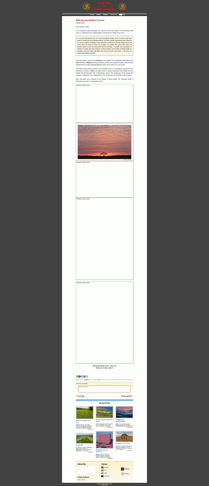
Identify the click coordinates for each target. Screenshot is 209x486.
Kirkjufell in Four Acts (123, 443)
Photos (105, 14)
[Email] (77, 376)
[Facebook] (82, 376)
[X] (79, 376)
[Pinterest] (84, 376)
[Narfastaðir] (84, 438)
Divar (128, 379)
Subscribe (113, 14)
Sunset (131, 379)
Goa (90, 379)
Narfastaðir (79, 445)
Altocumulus (111, 379)
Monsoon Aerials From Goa (83, 421)
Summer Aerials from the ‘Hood (104, 420)
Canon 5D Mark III (119, 379)
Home (92, 14)
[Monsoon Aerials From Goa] (84, 412)
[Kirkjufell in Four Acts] (124, 436)
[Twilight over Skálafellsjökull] (124, 412)
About (98, 14)
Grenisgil (80, 396)
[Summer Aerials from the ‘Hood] (104, 412)
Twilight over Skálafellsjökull (121, 420)
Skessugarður (126, 396)
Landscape (94, 379)
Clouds (124, 379)
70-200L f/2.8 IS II (104, 379)
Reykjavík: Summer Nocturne (102, 450)
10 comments (82, 383)
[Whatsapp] (87, 376)
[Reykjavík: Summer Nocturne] (104, 440)
